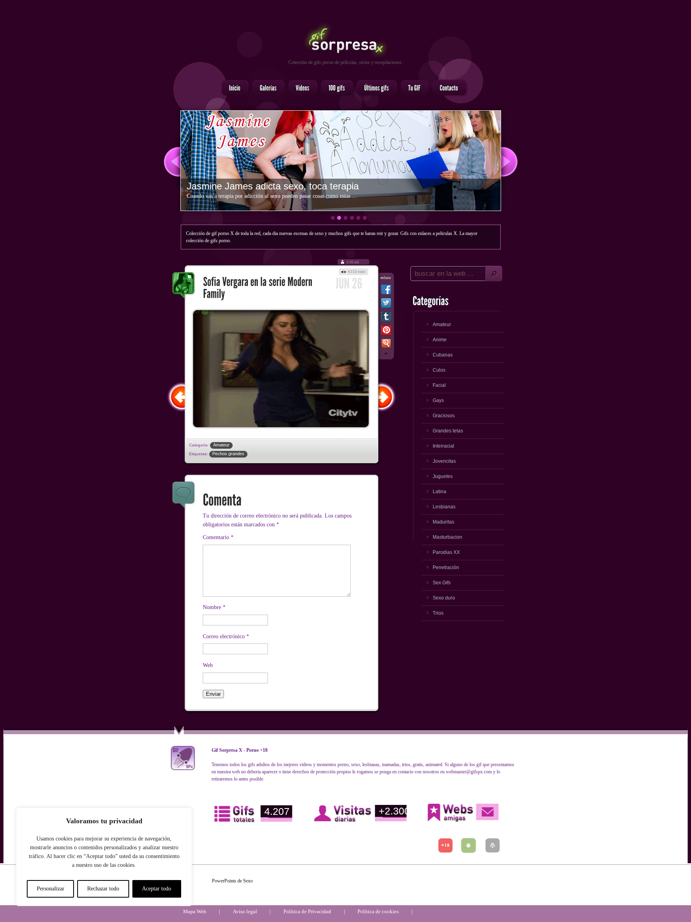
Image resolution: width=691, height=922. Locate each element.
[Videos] (300, 88)
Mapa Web (194, 911)
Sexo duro (444, 598)
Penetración (446, 567)
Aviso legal (245, 911)
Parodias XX (446, 552)
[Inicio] (233, 88)
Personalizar (50, 889)
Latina (439, 491)
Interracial (443, 446)
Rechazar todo (103, 889)
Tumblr (386, 318)
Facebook (386, 291)
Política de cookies (378, 911)
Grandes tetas (448, 431)
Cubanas (443, 355)
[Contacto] (446, 88)
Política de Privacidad (307, 911)
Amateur (221, 444)
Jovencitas (444, 461)
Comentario (218, 537)
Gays (438, 400)
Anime (440, 340)
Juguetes (443, 476)
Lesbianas (444, 507)
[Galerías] (266, 88)
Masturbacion (447, 537)
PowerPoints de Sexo (232, 881)
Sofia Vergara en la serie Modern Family (184, 286)
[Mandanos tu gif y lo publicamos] (412, 88)
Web (208, 665)
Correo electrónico (226, 636)
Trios (438, 613)
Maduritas (443, 522)
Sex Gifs (442, 582)
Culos (439, 370)
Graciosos (444, 415)
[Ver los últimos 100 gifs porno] (374, 88)
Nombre (214, 607)
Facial (439, 385)
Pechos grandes (228, 453)
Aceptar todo (156, 889)
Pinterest (386, 332)
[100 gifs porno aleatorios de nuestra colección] (334, 88)
